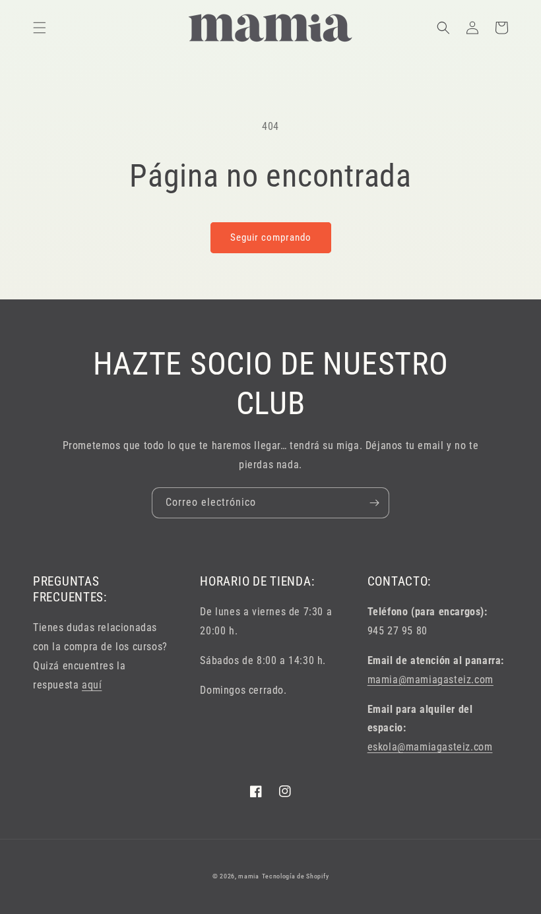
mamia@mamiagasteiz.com (430, 679)
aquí (92, 685)
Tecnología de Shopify (295, 876)
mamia (248, 876)
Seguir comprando (270, 237)
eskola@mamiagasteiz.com (430, 747)
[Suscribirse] (374, 502)
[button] (39, 27)
